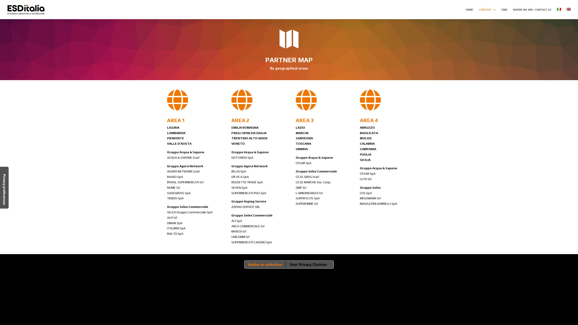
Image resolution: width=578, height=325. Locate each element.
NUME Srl (173, 187)
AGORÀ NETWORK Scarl (183, 171)
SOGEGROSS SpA (179, 193)
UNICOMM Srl (240, 237)
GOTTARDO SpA (242, 157)
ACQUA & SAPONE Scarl (183, 157)
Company (485, 9)
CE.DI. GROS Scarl (307, 177)
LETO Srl (365, 179)
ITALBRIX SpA (176, 228)
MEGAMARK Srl (370, 198)
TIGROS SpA (175, 198)
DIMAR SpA (174, 223)
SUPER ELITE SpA (308, 198)
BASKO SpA (175, 177)
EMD (504, 9)
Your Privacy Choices (308, 264)
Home (469, 9)
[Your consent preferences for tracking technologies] (4, 188)
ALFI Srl (172, 217)
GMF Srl (301, 187)
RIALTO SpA (175, 233)
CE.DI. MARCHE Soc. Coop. (313, 182)
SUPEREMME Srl (307, 203)
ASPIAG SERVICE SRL (245, 207)
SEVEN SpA (239, 187)
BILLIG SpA (238, 171)
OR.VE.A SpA (240, 177)
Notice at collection (265, 264)
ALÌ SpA (236, 221)
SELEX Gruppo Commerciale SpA (189, 212)
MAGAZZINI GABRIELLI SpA (378, 203)
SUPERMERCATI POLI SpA (248, 193)
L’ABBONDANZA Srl (309, 193)
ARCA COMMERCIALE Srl (247, 226)
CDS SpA (366, 193)
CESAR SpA (303, 163)
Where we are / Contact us (532, 9)
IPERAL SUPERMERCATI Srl (185, 182)
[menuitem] (559, 13)
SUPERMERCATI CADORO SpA (251, 242)
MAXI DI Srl (238, 231)
